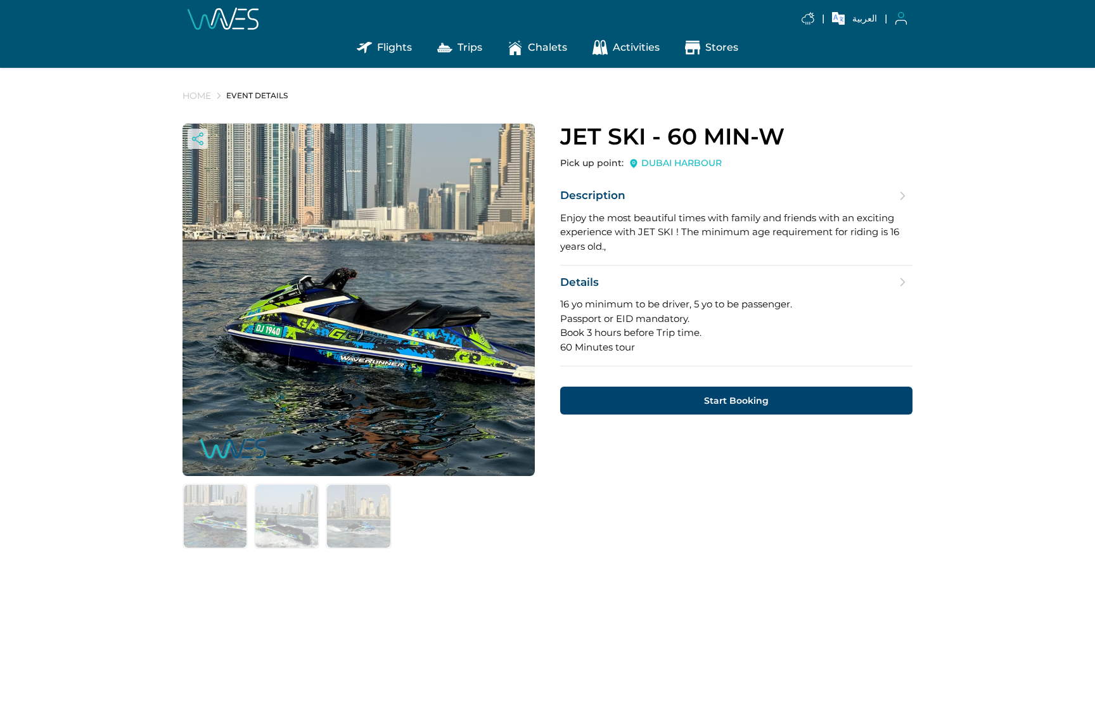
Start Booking (736, 400)
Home (196, 95)
